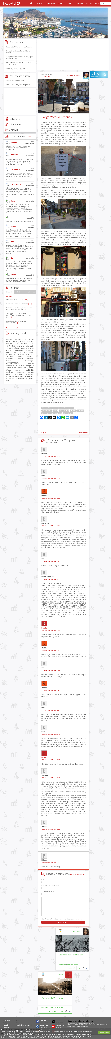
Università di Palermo (15, 378)
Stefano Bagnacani (73, 75)
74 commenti (70, 968)
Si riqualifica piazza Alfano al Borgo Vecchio (18, 52)
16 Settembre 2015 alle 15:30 (50, 650)
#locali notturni (64, 410)
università (30, 374)
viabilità (30, 378)
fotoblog (73, 1026)
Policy (70, 3)
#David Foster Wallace (66, 408)
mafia (30, 356)
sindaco (9, 372)
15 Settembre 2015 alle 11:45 (50, 478)
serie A (19, 370)
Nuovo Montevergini (20, 361)
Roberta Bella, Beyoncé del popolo (18, 85)
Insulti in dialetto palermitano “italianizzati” (16, 322)
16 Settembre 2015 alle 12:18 (50, 579)
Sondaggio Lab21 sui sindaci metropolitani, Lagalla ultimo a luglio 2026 (18, 315)
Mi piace (87, 968)
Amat (8, 341)
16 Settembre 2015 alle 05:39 (50, 526)
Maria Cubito (75, 931)
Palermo (70, 964)
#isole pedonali (47, 410)
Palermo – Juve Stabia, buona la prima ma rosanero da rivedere (19, 309)
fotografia (18, 352)
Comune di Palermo (20, 344)
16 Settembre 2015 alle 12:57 (50, 630)
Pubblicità (79, 3)
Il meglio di (62, 964)
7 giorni (19, 292)
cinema (9, 344)
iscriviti (79, 919)
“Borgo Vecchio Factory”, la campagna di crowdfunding (19, 57)
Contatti (89, 3)
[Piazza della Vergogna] (55, 986)
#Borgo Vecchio (53, 408)
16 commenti (83, 433)
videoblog (85, 1026)
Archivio (13, 129)
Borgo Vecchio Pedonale (57, 117)
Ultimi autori (50, 3)
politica (20, 365)
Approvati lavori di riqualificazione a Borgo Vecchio (18, 63)
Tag (79, 968)
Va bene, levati (104, 1033)
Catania (31, 341)
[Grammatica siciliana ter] (72, 943)
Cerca (97, 3)
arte (15, 341)
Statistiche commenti (24, 1025)
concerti (21, 346)
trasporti (19, 374)
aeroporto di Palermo (24, 339)
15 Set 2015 (45, 76)
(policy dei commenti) (77, 874)
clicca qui (54, 1036)
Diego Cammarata (15, 350)
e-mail (94, 1024)
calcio (23, 341)
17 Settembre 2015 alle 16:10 (50, 778)
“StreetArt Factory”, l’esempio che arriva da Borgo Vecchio (17, 69)
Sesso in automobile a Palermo (19, 304)
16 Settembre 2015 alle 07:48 (50, 561)
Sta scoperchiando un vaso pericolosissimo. (20, 221)
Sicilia (76, 964)
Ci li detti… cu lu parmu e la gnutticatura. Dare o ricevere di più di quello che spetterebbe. (18, 147)
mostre (20, 358)
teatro (31, 372)
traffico (9, 374)
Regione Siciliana (20, 367)
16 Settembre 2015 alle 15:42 (50, 670)
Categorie (39, 3)
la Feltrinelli (19, 354)
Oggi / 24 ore (30, 292)
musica (30, 358)
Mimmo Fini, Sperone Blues (15, 81)
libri (20, 356)
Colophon (61, 3)
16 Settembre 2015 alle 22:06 (50, 710)
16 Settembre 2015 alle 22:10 (50, 734)
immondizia (29, 352)
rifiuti (31, 368)
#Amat (44, 408)
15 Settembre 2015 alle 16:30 (50, 498)
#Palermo (45, 413)
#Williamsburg (68, 413)
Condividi (83, 968)
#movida (73, 410)
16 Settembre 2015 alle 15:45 (50, 690)
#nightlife (81, 410)
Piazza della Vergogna (52, 998)
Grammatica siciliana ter (71, 954)
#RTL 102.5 (58, 413)
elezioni (30, 350)
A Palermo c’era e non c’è (17, 300)
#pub (51, 413)
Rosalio (44, 628)
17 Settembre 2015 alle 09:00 (50, 760)
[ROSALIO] (11, 3)
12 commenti (53, 1011)
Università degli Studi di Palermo (20, 376)
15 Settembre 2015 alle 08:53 (50, 456)
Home (31, 3)
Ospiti (43, 433)
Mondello (10, 359)
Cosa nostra (21, 348)
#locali (56, 410)
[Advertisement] (55, 23)
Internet (9, 354)
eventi (9, 352)
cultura (31, 348)
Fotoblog (44, 1007)
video (8, 380)
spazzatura (21, 372)
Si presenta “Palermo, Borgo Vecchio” (19, 47)
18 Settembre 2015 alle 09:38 (50, 829)
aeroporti (10, 339)
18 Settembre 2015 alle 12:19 (50, 863)
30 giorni (9, 292)
